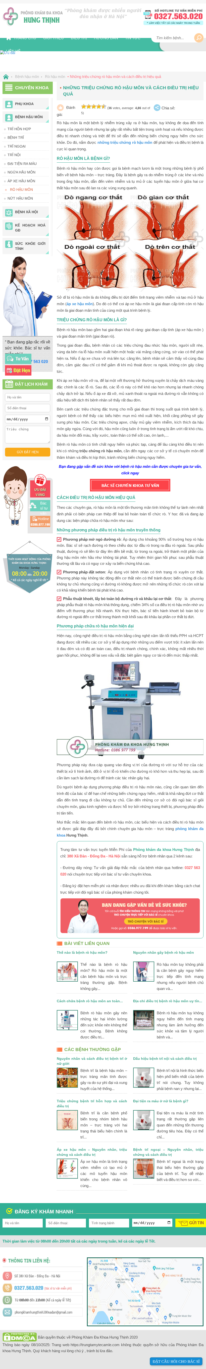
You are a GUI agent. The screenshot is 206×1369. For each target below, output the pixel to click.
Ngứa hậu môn (21, 172)
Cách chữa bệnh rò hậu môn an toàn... (90, 1001)
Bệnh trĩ (16, 137)
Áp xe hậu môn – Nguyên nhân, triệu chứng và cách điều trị (92, 1152)
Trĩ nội (14, 155)
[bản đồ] (145, 1323)
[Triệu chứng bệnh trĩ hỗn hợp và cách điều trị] (67, 1120)
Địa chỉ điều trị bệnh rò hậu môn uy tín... (167, 1001)
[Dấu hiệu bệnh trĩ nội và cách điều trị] (143, 1078)
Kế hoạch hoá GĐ (30, 227)
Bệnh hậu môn (29, 117)
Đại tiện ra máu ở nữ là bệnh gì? (160, 1101)
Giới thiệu (53, 38)
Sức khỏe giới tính (30, 246)
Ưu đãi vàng (40, 492)
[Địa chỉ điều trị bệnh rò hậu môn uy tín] (143, 1020)
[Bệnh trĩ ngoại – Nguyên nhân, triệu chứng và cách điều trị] (143, 1169)
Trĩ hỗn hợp (19, 129)
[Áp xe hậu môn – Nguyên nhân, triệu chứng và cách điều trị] (67, 1169)
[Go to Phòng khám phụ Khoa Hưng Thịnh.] (5, 76)
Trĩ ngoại (17, 146)
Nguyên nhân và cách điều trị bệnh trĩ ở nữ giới (92, 1061)
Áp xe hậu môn (21, 181)
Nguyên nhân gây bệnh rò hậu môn (163, 952)
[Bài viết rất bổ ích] (98, 106)
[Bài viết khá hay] (93, 106)
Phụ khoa (24, 104)
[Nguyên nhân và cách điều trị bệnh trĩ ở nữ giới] (67, 1078)
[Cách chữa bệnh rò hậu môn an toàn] (67, 1020)
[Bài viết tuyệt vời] (103, 106)
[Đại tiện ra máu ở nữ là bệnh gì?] (143, 1120)
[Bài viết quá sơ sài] (83, 106)
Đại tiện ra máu (22, 164)
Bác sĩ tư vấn (44, 508)
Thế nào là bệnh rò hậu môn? (82, 952)
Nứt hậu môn (20, 198)
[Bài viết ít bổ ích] (88, 106)
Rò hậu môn (21, 190)
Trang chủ (25, 38)
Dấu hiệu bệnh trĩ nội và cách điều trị (165, 1059)
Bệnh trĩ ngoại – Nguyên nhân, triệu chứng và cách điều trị (168, 1152)
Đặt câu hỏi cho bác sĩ (176, 1361)
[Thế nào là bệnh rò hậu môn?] (67, 972)
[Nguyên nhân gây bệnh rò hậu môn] (143, 972)
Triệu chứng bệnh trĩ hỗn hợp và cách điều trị (92, 1103)
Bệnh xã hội (26, 212)
